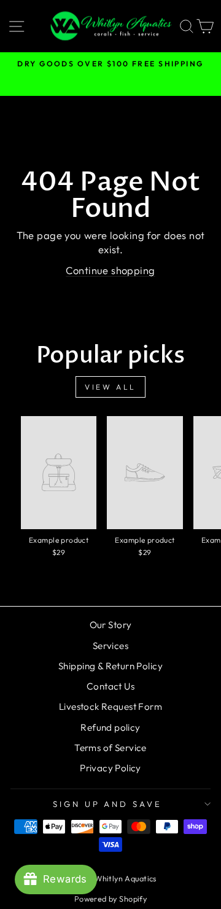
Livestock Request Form (110, 706)
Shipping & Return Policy (110, 666)
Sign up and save (108, 804)
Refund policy (110, 727)
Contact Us (110, 686)
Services (110, 645)
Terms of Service (110, 748)
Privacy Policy (110, 768)
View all (110, 387)
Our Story (111, 625)
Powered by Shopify (110, 898)
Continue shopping (110, 270)
